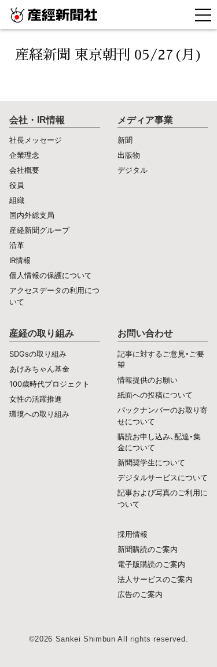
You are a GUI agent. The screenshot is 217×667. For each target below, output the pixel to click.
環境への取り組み (39, 413)
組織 (16, 200)
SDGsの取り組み (38, 353)
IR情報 (20, 260)
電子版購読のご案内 (151, 564)
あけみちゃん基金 (39, 368)
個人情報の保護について (50, 275)
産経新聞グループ (39, 230)
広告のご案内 (140, 594)
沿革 (16, 245)
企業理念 (24, 155)
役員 (16, 185)
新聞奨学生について (151, 462)
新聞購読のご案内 (147, 549)
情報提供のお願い (147, 379)
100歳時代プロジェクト (49, 383)
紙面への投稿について (155, 394)
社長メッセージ (35, 139)
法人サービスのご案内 (155, 579)
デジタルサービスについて (162, 477)
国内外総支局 (31, 215)
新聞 (125, 139)
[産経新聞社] (108, 14)
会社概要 (24, 170)
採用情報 (132, 534)
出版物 (128, 155)
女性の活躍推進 (35, 398)
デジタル (132, 170)
